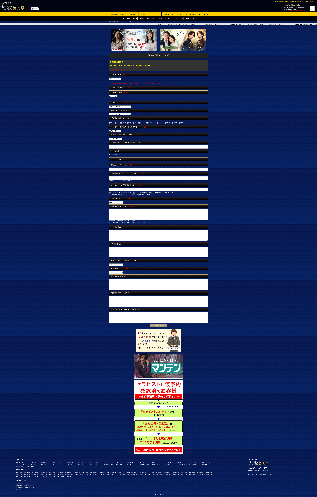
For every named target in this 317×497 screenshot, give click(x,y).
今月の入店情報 (69, 462)
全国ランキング (94, 464)
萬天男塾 (129, 464)
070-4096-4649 (293, 4)
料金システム (141, 18)
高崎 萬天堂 (101, 472)
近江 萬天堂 (85, 474)
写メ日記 (123, 14)
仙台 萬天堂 (77, 472)
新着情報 (179, 462)
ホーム (105, 14)
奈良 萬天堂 (110, 474)
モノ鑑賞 (161, 122)
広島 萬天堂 (143, 474)
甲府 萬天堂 (209, 472)
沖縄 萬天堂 (68, 477)
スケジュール (155, 14)
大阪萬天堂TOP (156, 464)
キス (112, 122)
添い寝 (124, 122)
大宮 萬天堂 (134, 472)
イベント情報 (192, 462)
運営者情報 (204, 464)
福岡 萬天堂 (209, 474)
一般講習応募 (118, 464)
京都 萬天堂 (93, 474)
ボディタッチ (152, 122)
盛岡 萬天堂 (60, 472)
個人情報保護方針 (20, 466)
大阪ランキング (82, 464)
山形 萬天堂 (85, 472)
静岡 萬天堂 (52, 474)
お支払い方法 (150, 18)
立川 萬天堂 (151, 472)
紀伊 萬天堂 (118, 474)
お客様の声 (133, 14)
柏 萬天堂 (158, 472)
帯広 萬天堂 (35, 472)
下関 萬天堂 (167, 474)
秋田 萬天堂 (68, 472)
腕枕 (130, 122)
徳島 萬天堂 (184, 474)
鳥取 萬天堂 (151, 474)
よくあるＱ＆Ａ (168, 462)
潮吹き (182, 122)
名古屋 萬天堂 (69, 474)
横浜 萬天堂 (176, 472)
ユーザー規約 (68, 464)
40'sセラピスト (195, 14)
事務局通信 (31, 466)
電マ (136, 122)
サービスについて (32, 462)
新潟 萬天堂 (192, 472)
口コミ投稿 (159, 18)
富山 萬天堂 (19, 474)
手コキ (168, 122)
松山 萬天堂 (192, 474)
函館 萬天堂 (44, 472)
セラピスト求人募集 (177, 18)
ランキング (144, 14)
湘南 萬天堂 (184, 472)
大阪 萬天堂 (101, 474)
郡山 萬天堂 (93, 472)
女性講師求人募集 (189, 18)
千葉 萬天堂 (167, 472)
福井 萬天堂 (27, 474)
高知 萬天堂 (200, 474)
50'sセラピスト (209, 14)
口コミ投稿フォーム (182, 464)
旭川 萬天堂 (19, 472)
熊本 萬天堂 (44, 477)
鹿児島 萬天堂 (60, 477)
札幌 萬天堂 (27, 472)
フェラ (175, 122)
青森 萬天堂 (52, 472)
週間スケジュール (57, 462)
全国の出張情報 (206, 462)
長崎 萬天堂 (27, 477)
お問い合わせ (167, 18)
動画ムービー (155, 462)
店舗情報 (114, 14)
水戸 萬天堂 (118, 472)
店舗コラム (43, 464)
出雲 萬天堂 (159, 474)
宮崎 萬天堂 (52, 477)
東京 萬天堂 (143, 472)
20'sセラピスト (168, 14)
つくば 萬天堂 (126, 472)
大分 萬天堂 (35, 477)
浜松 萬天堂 (60, 474)
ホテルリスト (126, 18)
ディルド (142, 122)
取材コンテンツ (20, 464)
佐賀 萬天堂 (19, 477)
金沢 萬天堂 (35, 474)
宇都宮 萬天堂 (110, 472)
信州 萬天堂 (200, 472)
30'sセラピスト (182, 14)
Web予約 (134, 18)
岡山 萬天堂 (134, 474)
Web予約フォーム (193, 464)
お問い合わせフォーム (170, 464)
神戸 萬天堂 (126, 474)
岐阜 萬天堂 (44, 474)
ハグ (117, 122)
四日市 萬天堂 (77, 474)
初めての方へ (19, 462)
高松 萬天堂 (176, 474)
